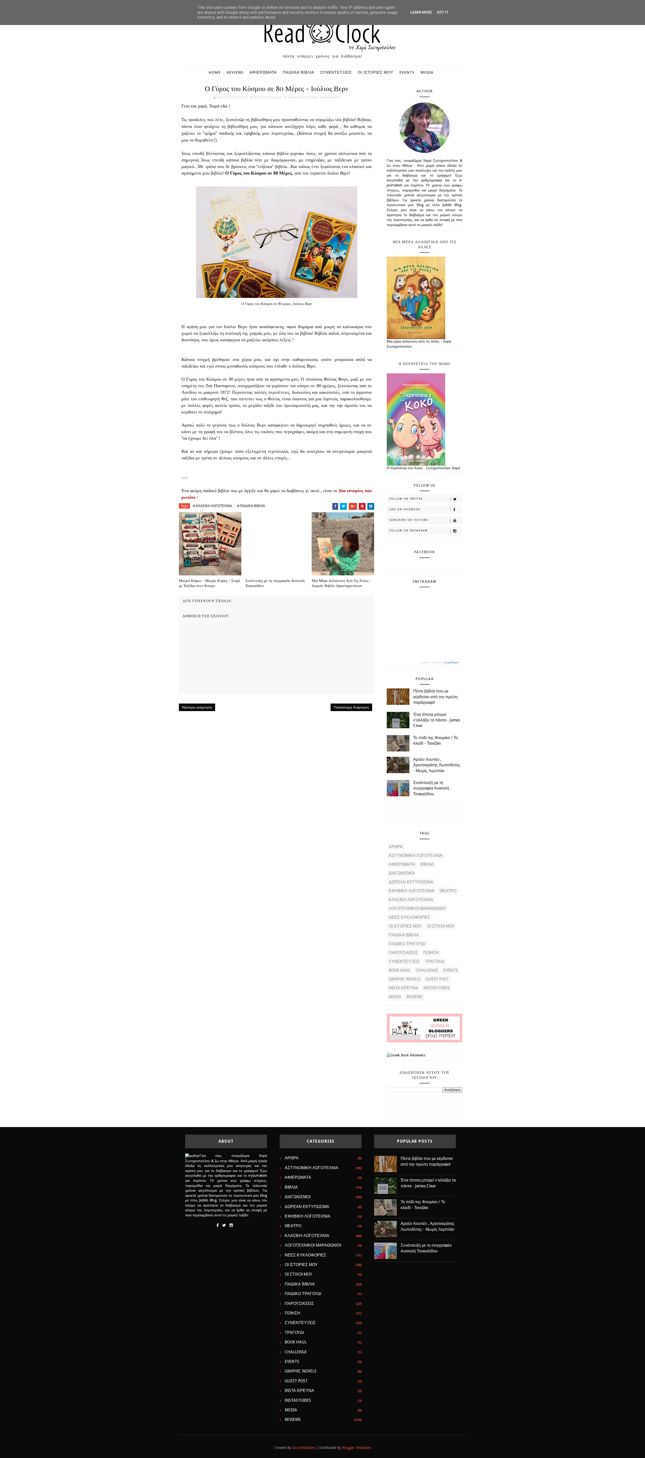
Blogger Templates (356, 1448)
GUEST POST (437, 979)
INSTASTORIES (437, 988)
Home (215, 72)
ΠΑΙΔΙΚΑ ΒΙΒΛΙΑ (298, 72)
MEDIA (427, 72)
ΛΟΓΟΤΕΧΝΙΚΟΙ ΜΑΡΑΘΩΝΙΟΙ (417, 908)
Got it (442, 12)
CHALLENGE (427, 970)
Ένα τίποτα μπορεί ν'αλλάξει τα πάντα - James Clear (436, 720)
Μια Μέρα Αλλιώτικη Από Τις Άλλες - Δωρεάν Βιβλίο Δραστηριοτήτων (341, 583)
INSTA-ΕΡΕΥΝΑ (403, 988)
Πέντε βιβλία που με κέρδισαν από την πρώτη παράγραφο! (435, 697)
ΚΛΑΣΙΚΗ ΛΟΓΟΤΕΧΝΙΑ (303, 97)
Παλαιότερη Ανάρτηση (351, 707)
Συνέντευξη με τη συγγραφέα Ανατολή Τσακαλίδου (275, 583)
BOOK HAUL (400, 970)
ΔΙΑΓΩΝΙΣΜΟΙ (401, 873)
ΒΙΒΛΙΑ (427, 864)
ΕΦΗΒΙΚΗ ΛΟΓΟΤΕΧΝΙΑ (411, 890)
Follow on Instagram (408, 530)
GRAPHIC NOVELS (405, 979)
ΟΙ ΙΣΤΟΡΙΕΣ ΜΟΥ (375, 72)
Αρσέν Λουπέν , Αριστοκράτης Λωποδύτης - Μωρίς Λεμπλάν (436, 765)
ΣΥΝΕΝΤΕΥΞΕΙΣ (336, 72)
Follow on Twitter (406, 498)
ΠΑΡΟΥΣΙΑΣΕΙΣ (403, 952)
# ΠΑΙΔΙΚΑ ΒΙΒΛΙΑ (251, 506)
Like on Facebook (404, 509)
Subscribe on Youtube (408, 520)
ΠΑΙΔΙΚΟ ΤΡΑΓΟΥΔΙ (407, 943)
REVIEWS (235, 72)
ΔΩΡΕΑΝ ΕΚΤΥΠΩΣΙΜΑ (411, 882)
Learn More (421, 12)
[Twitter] (224, 1225)
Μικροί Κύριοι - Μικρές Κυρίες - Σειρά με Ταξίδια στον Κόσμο (209, 583)
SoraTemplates (303, 1448)
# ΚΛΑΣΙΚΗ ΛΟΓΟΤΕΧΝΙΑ (212, 506)
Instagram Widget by (439, 662)
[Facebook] (217, 1225)
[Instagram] (231, 1225)
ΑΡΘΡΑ (396, 846)
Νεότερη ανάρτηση (197, 707)
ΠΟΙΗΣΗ (431, 952)
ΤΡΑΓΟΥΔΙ (434, 961)
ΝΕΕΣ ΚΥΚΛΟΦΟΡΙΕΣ (409, 917)
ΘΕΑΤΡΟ (448, 890)
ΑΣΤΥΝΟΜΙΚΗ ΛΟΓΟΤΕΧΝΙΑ (415, 855)
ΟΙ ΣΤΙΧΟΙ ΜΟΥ (441, 926)
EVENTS (406, 72)
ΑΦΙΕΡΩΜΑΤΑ (263, 72)
